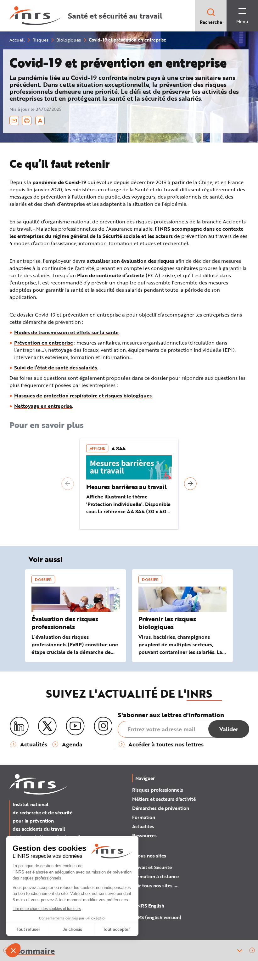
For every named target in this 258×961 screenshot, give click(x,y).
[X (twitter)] (47, 726)
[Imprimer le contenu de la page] (27, 120)
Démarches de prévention (160, 808)
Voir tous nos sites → (155, 885)
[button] (67, 483)
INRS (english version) (156, 917)
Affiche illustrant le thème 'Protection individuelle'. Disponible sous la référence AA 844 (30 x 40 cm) (128, 507)
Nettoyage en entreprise (43, 405)
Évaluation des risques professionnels (64, 623)
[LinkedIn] (19, 726)
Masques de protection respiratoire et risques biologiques (83, 395)
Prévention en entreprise (43, 342)
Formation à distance (155, 876)
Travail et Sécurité (152, 867)
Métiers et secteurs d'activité (164, 798)
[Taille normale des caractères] (40, 120)
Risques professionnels (157, 789)
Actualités (143, 826)
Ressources (144, 835)
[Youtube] (75, 726)
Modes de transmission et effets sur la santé (66, 332)
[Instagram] (103, 726)
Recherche (211, 22)
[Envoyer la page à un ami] (14, 120)
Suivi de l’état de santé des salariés (55, 367)
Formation (143, 817)
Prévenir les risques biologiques (167, 623)
